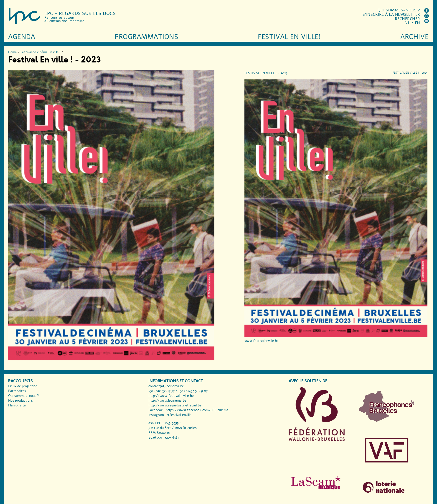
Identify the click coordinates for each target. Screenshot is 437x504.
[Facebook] (426, 11)
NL (407, 23)
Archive (414, 36)
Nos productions (20, 400)
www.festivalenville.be (261, 341)
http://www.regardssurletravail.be (174, 405)
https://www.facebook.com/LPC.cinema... (199, 410)
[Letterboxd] (426, 22)
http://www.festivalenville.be (171, 395)
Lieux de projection (22, 386)
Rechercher (407, 18)
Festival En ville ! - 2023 (265, 73)
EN (417, 23)
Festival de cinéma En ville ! (40, 52)
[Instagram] (426, 16)
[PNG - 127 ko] (387, 420)
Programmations (146, 36)
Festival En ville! (289, 36)
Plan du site (17, 405)
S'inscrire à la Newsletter (391, 14)
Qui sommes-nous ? (399, 10)
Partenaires (17, 391)
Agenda (21, 36)
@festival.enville (179, 415)
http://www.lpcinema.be (167, 400)
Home (12, 52)
